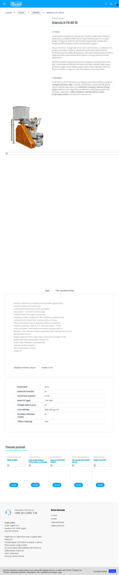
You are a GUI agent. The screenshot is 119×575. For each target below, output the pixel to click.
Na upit (13, 485)
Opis (47, 291)
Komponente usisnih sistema (14, 457)
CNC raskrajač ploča (83, 457)
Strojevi (21, 12)
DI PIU (50, 367)
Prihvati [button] (112, 571)
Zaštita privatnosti (57, 525)
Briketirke (36, 12)
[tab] (47, 292)
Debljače (96, 457)
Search (106, 3)
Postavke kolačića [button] (100, 571)
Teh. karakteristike (64, 291)
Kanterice (37, 457)
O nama (54, 515)
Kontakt (54, 519)
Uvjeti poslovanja (57, 522)
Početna (8, 12)
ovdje (60, 572)
